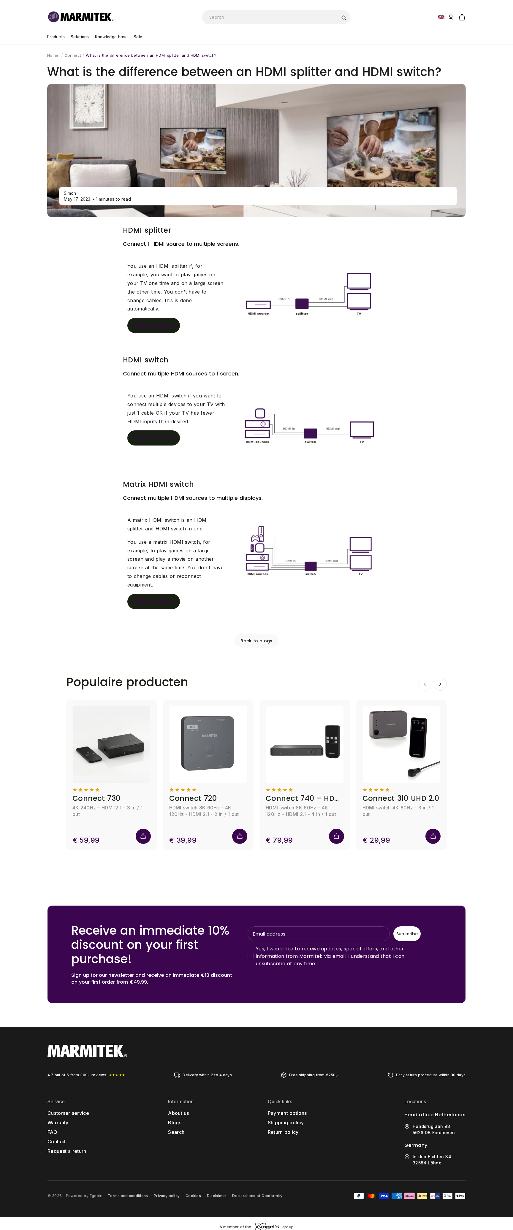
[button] (462, 16)
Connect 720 (193, 798)
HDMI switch (145, 360)
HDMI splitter (147, 230)
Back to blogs (256, 641)
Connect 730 (96, 798)
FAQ (52, 1132)
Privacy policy (167, 1195)
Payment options (287, 1113)
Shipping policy (286, 1122)
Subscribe (407, 934)
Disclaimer (216, 1195)
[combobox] (276, 17)
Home (52, 55)
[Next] (440, 684)
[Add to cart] (143, 836)
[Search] (343, 17)
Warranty (58, 1122)
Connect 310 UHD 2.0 (400, 798)
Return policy (283, 1132)
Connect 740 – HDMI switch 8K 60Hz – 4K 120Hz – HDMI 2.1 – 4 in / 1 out (305, 798)
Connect (72, 55)
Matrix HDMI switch (158, 484)
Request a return (67, 1151)
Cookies (193, 1195)
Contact (57, 1141)
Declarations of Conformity (257, 1195)
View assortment (153, 325)
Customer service (68, 1113)
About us (178, 1113)
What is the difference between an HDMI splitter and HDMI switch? (151, 55)
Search (176, 1132)
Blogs (174, 1122)
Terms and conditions (128, 1195)
